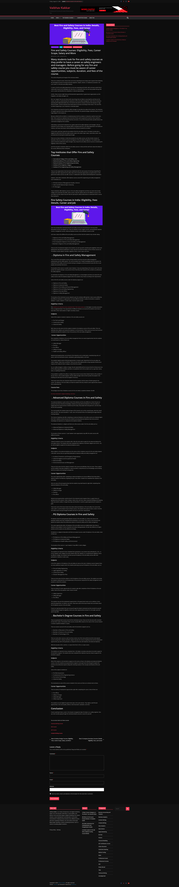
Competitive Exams (82, 17)
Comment (53, 754)
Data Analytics (102, 826)
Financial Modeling (103, 840)
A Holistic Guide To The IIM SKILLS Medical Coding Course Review (88, 831)
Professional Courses (77, 47)
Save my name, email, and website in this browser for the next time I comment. (72, 794)
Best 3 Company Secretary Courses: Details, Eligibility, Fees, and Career (90, 739)
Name (52, 773)
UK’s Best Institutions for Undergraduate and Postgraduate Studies (88, 825)
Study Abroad (102, 867)
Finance (100, 837)
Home (52, 17)
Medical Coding (102, 852)
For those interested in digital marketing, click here (63, 393)
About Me (91, 17)
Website (52, 786)
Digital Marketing (103, 831)
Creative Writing (102, 823)
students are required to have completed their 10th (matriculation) (68, 307)
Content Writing (102, 820)
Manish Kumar (64, 56)
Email (51, 779)
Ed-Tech (100, 834)
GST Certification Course (104, 843)
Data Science (102, 828)
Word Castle (52, 822)
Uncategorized (102, 876)
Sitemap (59, 829)
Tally (100, 870)
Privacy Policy (53, 829)
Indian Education (55, 47)
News (57, 17)
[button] (59, 18)
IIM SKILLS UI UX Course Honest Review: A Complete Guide (88, 818)
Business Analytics (103, 817)
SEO (99, 864)
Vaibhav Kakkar (60, 8)
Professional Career (68, 47)
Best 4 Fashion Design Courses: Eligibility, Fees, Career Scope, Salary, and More (62, 739)
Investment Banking (103, 849)
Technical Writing (103, 873)
